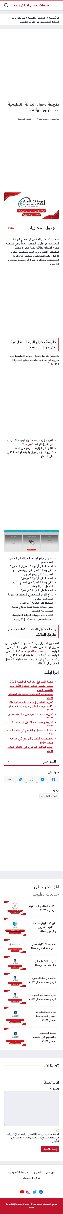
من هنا (28, 444)
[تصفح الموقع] (57, 5)
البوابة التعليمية (49, 796)
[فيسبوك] (54, 779)
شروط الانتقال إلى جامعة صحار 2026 (31, 702)
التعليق (54, 1088)
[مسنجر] (42, 779)
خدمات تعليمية (37, 17)
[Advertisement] (31, 65)
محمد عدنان (43, 118)
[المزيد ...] (9, 779)
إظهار (11, 227)
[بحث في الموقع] (6, 5)
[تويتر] (20, 779)
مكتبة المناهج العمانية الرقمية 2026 (31, 681)
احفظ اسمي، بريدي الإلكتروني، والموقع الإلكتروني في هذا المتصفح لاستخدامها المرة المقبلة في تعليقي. (33, 1138)
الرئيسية (54, 17)
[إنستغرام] (28, 1192)
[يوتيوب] (22, 1192)
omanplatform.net (32, 651)
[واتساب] (31, 779)
